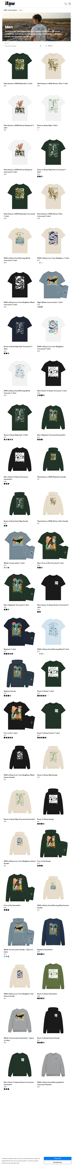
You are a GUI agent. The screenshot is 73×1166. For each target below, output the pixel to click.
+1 (14, 654)
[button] (40, 46)
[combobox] (23, 45)
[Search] (66, 4)
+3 (48, 695)
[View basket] (69, 4)
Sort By (7, 43)
